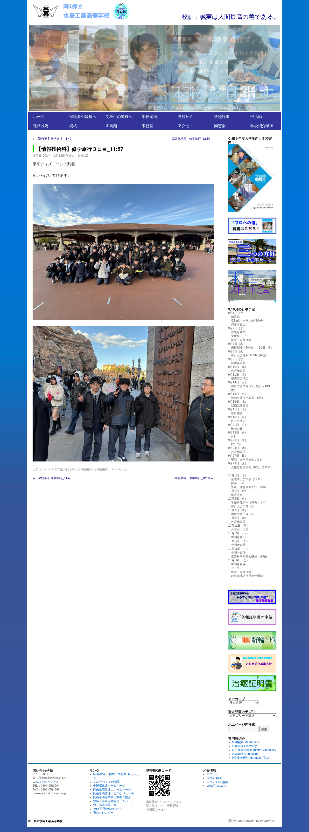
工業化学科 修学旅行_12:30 (193, 138)
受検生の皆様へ (119, 116)
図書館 (111, 125)
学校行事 (222, 116)
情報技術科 (84, 469)
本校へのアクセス (47, 782)
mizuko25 (82, 155)
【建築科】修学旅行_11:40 (52, 138)
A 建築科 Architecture (246, 754)
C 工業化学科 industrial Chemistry (254, 750)
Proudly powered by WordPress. (254, 821)
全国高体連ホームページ (109, 785)
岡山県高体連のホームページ (112, 789)
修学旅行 (70, 469)
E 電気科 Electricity (244, 746)
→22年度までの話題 (106, 782)
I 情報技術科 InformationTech (251, 757)
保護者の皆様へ (82, 116)
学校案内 (149, 116)
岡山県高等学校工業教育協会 (112, 797)
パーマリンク (118, 469)
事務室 (147, 125)
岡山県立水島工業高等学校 (45, 821)
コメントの (217, 782)
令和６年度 (56, 469)
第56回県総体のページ (108, 809)
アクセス (185, 125)
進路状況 (41, 125)
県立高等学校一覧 (104, 805)
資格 (73, 125)
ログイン (212, 774)
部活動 (256, 116)
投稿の (214, 778)
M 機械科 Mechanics (245, 742)
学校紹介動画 (262, 125)
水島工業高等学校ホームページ (113, 801)
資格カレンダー (103, 812)
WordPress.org (216, 785)
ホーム (39, 116)
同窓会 (220, 125)
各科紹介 (185, 116)
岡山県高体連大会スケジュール (113, 793)
